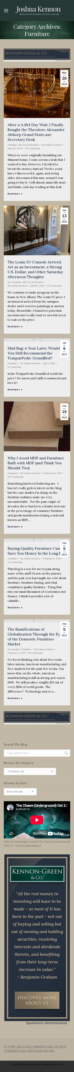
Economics (14, 649)
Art (9, 282)
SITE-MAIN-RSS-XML (41, 1050)
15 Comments (54, 285)
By (52, 144)
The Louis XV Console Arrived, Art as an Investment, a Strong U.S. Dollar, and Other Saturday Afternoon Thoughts (35, 269)
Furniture (13, 144)
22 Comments (15, 562)
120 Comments (16, 476)
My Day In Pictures (29, 144)
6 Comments (14, 366)
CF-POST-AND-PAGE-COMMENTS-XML (29, 1046)
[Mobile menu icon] (6, 10)
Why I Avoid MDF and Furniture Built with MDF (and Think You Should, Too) (36, 463)
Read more (14, 193)
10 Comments (35, 652)
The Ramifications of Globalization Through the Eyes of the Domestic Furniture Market (36, 636)
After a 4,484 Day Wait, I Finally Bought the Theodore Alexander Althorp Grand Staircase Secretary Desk (36, 132)
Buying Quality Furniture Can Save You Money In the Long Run (37, 551)
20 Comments (32, 148)
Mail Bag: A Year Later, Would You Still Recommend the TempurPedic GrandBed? (34, 353)
